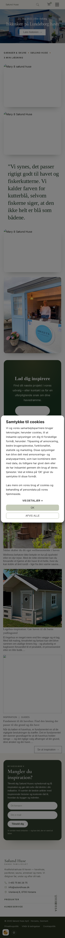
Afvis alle (33, 515)
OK (32, 507)
